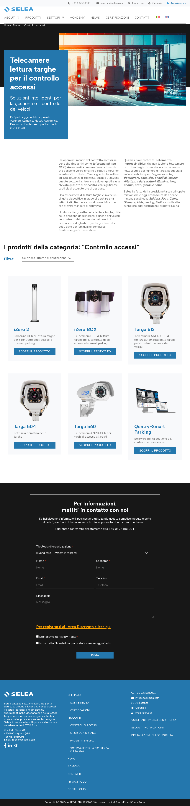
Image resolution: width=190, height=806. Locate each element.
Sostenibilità (79, 702)
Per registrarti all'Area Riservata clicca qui (73, 626)
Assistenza (138, 3)
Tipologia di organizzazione (54, 546)
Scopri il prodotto (34, 351)
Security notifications (147, 727)
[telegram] (16, 746)
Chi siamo (74, 695)
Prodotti (33, 18)
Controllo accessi (83, 725)
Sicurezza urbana (83, 733)
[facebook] (6, 745)
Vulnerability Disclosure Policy (154, 720)
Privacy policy (78, 781)
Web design (100, 802)
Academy (77, 18)
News (95, 18)
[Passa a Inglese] (167, 17)
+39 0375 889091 (121, 529)
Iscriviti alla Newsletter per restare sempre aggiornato (75, 643)
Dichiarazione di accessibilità (152, 735)
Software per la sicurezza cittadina (89, 749)
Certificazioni (117, 18)
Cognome (103, 561)
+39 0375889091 (82, 3)
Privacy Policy (122, 802)
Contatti (142, 18)
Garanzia (157, 3)
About (9, 18)
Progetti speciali (82, 740)
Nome (41, 561)
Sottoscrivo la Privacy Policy (57, 637)
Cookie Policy (77, 789)
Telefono (102, 578)
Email (40, 578)
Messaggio (43, 596)
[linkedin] (11, 746)
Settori (53, 18)
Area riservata (178, 3)
